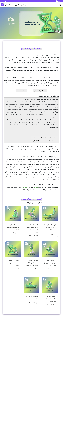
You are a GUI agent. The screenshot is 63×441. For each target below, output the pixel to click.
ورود (16, 5)
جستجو (23, 5)
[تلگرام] (61, 1)
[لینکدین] (57, 1)
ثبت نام (7, 5)
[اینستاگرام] (59, 1)
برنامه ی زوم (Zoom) (21, 109)
